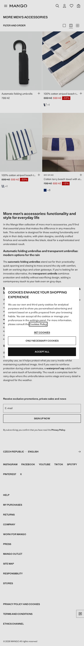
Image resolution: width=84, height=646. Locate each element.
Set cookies (42, 332)
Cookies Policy (38, 324)
